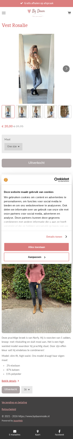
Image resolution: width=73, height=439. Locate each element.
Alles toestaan (36, 246)
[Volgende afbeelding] (66, 68)
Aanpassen (34, 257)
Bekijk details (9, 381)
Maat (7, 139)
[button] (8, 111)
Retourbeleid (9, 409)
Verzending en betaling (14, 402)
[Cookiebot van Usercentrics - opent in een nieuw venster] (54, 180)
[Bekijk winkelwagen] (69, 13)
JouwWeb (18, 421)
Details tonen (54, 236)
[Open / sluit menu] (3, 13)
